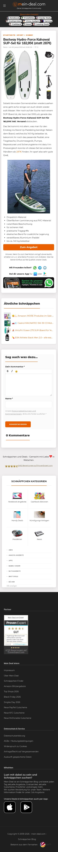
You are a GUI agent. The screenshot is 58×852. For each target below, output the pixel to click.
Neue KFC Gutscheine (14, 713)
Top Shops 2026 (11, 691)
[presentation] (8, 371)
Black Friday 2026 (12, 697)
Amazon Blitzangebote (15, 686)
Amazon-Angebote (16, 555)
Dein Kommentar (15, 366)
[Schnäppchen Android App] (45, 274)
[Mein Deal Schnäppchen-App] (29, 807)
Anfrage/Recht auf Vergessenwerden (21, 751)
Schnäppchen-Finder (13, 681)
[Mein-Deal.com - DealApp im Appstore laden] (12, 807)
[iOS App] (35, 274)
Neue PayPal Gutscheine (15, 707)
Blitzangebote (15, 571)
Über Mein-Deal (11, 675)
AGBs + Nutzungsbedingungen (18, 741)
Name (9, 398)
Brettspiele (13, 576)
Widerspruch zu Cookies (15, 746)
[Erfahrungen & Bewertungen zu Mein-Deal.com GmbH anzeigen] (16, 634)
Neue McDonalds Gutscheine (17, 718)
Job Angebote (37, 792)
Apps (11, 560)
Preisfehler (21, 787)
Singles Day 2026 (12, 702)
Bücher (12, 582)
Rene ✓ (5, 47)
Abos (11, 550)
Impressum (9, 670)
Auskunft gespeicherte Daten (18, 757)
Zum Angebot (28, 247)
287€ (19, 151)
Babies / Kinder (14, 566)
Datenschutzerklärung (14, 736)
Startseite (9, 35)
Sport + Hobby (25, 35)
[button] (8, 371)
